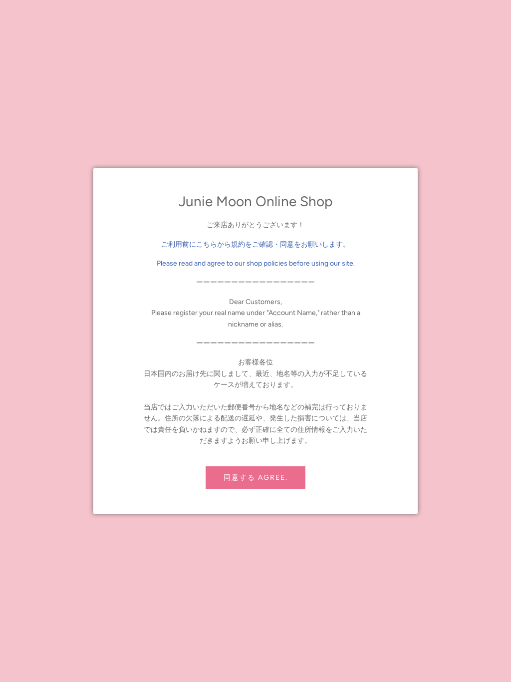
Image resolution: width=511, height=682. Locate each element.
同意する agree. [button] (256, 477)
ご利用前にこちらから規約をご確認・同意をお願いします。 (255, 244)
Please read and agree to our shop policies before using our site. (256, 263)
